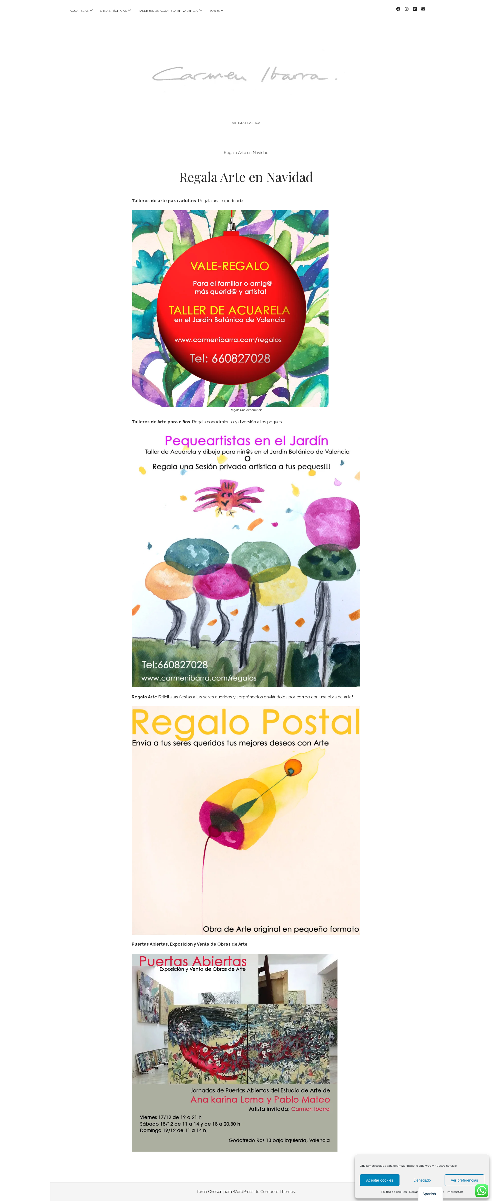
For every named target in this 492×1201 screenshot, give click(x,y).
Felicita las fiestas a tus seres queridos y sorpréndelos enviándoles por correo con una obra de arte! (242, 696)
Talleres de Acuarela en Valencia (168, 11)
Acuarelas (79, 11)
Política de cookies (394, 1192)
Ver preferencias (464, 1180)
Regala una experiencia (246, 410)
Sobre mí (217, 11)
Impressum (455, 1192)
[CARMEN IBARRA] (246, 109)
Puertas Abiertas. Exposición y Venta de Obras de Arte (190, 944)
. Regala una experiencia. (188, 200)
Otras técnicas (113, 11)
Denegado (422, 1180)
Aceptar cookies (379, 1180)
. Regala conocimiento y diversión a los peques (207, 421)
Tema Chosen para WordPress (224, 1191)
